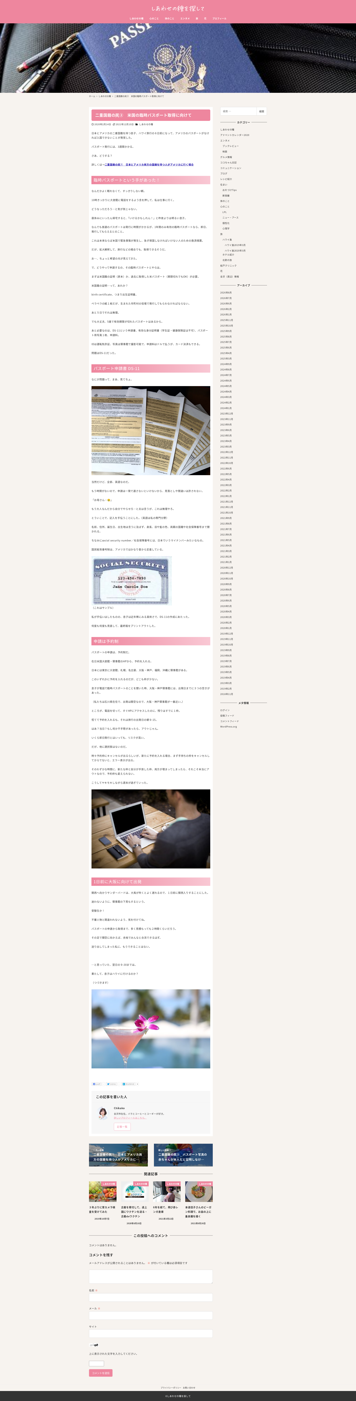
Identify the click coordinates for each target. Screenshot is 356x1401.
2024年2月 (226, 402)
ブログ (223, 173)
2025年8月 (226, 336)
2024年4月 (226, 391)
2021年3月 (226, 551)
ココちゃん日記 (228, 162)
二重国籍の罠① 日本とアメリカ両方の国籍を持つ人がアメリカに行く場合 (149, 164)
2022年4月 (226, 479)
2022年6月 (226, 468)
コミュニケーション (230, 168)
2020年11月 (226, 573)
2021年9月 (226, 518)
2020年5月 (226, 606)
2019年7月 (226, 661)
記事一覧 (122, 1126)
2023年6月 (226, 430)
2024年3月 (226, 397)
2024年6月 (226, 380)
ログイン (225, 710)
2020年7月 (226, 595)
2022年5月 (226, 474)
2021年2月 (226, 556)
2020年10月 (226, 578)
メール (94, 1308)
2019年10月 (226, 644)
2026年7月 (226, 298)
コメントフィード (229, 721)
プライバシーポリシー (171, 1387)
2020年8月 (226, 589)
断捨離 (226, 195)
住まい (223, 184)
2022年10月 (226, 463)
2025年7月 (226, 342)
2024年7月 (226, 375)
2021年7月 (226, 529)
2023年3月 (226, 446)
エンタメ (225, 140)
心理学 (226, 228)
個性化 (226, 223)
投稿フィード (227, 715)
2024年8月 (226, 369)
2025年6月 (226, 347)
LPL (224, 212)
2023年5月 (226, 435)
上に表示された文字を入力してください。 (114, 1353)
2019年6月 (226, 666)
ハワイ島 (227, 239)
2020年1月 (226, 628)
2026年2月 (226, 309)
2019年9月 (226, 650)
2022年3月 (226, 485)
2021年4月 (226, 545)
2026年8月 (226, 292)
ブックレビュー (230, 146)
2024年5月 (226, 386)
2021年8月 (226, 523)
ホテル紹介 (228, 254)
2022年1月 (226, 496)
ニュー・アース (230, 217)
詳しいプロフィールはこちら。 (130, 1117)
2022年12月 (226, 452)
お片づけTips (229, 190)
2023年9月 (226, 424)
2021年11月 (226, 507)
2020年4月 (226, 611)
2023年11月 (226, 419)
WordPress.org (228, 726)
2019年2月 (226, 688)
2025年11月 (226, 320)
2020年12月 (226, 567)
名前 (93, 1290)
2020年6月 (226, 600)
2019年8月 (226, 655)
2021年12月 (226, 501)
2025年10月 (226, 325)
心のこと (225, 206)
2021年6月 (226, 534)
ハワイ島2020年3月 (235, 250)
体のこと (225, 201)
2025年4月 (226, 353)
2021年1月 (226, 562)
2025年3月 (226, 358)
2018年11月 (226, 694)
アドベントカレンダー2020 (234, 135)
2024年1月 (226, 408)
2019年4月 (226, 677)
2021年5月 (226, 540)
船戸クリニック (228, 265)
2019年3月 (226, 683)
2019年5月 (226, 672)
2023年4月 (226, 441)
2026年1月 (226, 314)
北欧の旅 (227, 260)
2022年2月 (226, 490)
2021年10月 (226, 512)
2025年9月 (226, 331)
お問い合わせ (189, 1387)
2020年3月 (226, 617)
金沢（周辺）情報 (229, 276)
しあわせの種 (146, 124)
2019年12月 (226, 633)
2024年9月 (226, 364)
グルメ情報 (226, 157)
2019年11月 (226, 639)
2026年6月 (226, 303)
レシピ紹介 (226, 179)
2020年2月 (226, 622)
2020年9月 (226, 584)
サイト (93, 1326)
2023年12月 (226, 413)
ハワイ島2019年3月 (235, 245)
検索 (261, 111)
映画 (224, 151)
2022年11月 (226, 457)
